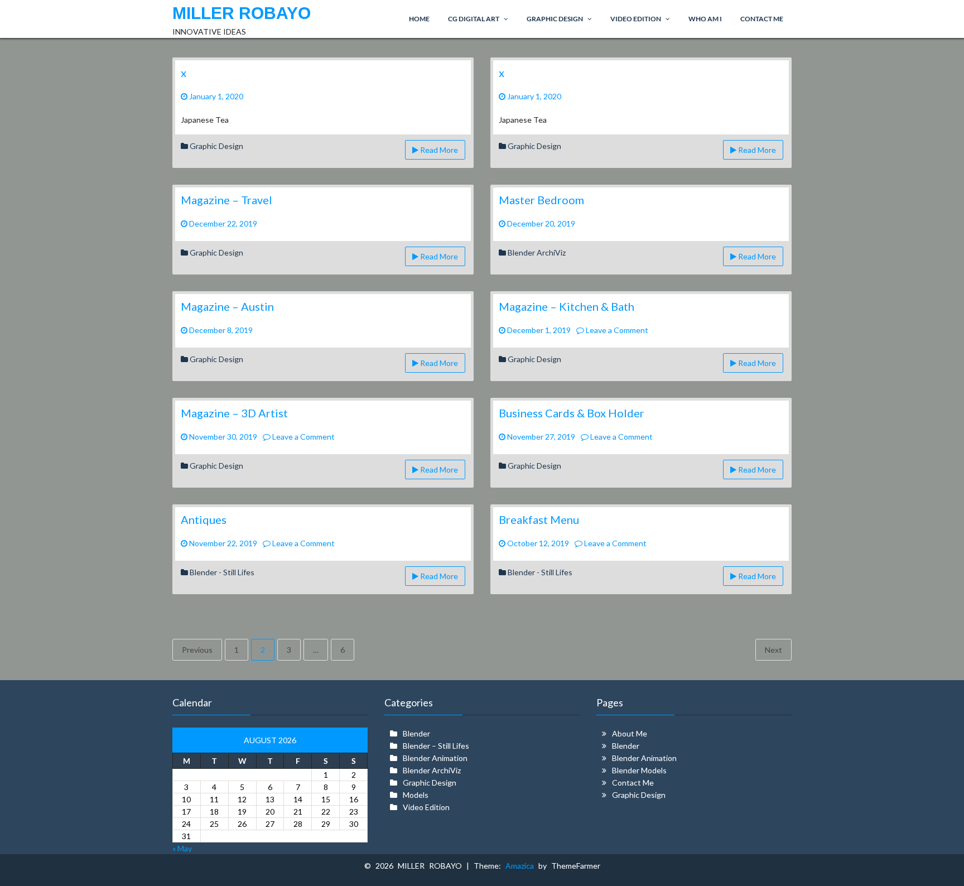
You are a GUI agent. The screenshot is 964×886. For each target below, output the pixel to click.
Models (415, 795)
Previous (197, 649)
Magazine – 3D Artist (234, 413)
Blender (416, 733)
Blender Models (639, 770)
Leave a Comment (616, 330)
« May (182, 848)
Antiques (203, 519)
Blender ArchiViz (537, 252)
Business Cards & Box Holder (571, 413)
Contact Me (633, 782)
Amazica (521, 865)
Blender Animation (435, 758)
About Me (629, 733)
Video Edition (426, 807)
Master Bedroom (541, 199)
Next (773, 649)
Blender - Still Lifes (222, 572)
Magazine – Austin (227, 306)
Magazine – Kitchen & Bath (566, 306)
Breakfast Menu (539, 519)
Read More (438, 150)
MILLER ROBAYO (241, 13)
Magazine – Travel (226, 199)
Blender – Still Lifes (436, 745)
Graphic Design (216, 146)
